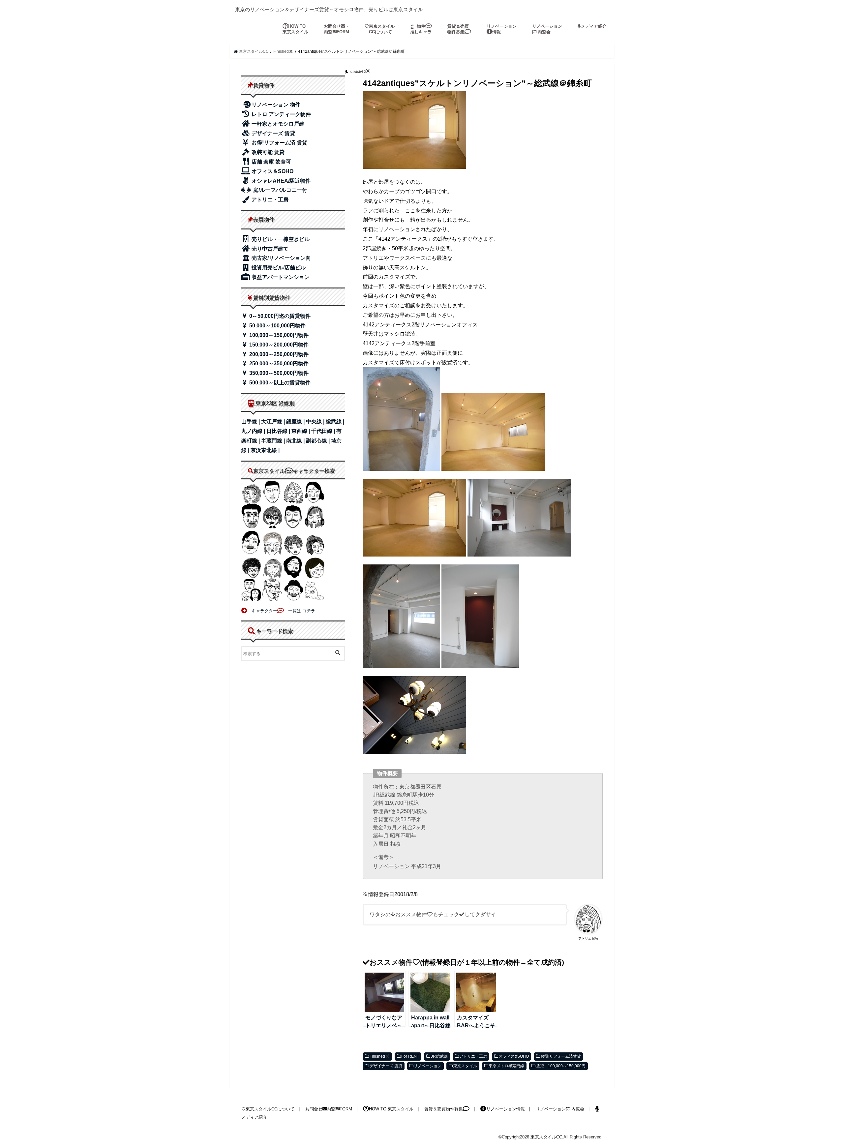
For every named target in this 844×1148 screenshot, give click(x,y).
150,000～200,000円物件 (278, 344)
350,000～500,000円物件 (278, 373)
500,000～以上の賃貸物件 (279, 382)
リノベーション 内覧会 (547, 29)
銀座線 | (296, 421)
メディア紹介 (594, 26)
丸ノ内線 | (253, 431)
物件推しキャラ (421, 29)
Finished (377, 1056)
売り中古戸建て (269, 249)
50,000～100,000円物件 (277, 325)
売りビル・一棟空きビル (280, 239)
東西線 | (301, 431)
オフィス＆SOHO (271, 171)
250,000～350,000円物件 (278, 363)
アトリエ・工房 (473, 1056)
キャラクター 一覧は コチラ (281, 610)
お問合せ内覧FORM (328, 1108)
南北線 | (296, 440)
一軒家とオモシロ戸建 (277, 124)
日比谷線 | (278, 431)
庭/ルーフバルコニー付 (279, 190)
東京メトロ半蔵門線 (506, 1066)
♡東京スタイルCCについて (267, 1108)
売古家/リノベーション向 (280, 258)
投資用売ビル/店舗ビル (278, 267)
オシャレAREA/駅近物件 (280, 181)
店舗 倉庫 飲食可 (270, 162)
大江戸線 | (273, 421)
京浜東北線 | (265, 450)
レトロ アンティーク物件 (280, 114)
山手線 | (251, 421)
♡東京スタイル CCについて (380, 29)
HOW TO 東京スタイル (295, 29)
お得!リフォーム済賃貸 (560, 1056)
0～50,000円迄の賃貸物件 (279, 316)
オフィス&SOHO (514, 1056)
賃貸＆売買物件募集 (458, 29)
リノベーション (427, 1066)
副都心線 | (318, 440)
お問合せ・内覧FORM (336, 29)
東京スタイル (465, 1066)
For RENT (410, 1056)
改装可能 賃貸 (267, 152)
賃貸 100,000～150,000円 (561, 1066)
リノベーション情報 (502, 29)
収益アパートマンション (280, 277)
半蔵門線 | (273, 440)
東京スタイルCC (546, 1136)
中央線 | (316, 421)
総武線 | (335, 421)
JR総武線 (439, 1056)
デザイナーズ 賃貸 (386, 1066)
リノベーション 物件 (276, 104)
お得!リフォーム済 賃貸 (278, 142)
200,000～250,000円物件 (278, 354)
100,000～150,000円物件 (278, 335)
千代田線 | (323, 431)
